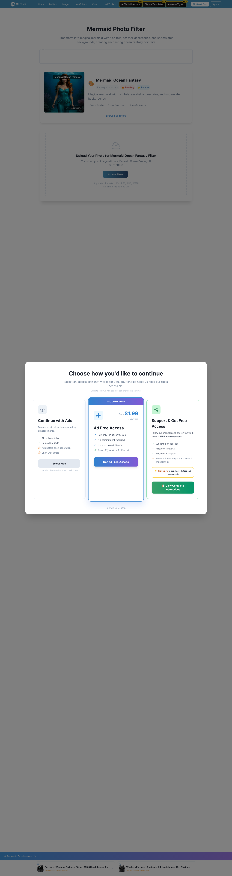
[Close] (200, 368)
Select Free (59, 463)
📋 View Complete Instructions (173, 487)
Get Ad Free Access (116, 462)
